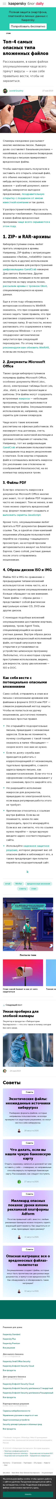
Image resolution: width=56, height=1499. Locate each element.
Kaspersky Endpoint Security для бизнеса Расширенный (28, 1393)
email (7, 883)
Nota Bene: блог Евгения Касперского (25, 1473)
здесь (36, 1488)
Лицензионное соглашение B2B (16, 1456)
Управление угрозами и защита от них (20, 1415)
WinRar (18, 883)
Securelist (6, 1473)
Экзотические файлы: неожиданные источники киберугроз (28, 1103)
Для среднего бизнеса (14, 1376)
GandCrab (9, 447)
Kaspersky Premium (11, 1343)
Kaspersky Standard (11, 1334)
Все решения (9, 1348)
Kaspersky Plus (9, 1339)
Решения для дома (12, 1327)
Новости (47, 1463)
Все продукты (9, 1370)
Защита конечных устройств (16, 1420)
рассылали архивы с (16, 286)
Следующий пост (14, 1005)
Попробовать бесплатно (28, 26)
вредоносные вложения (38, 883)
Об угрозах (38, 1463)
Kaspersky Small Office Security (16, 1361)
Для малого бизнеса (13, 1354)
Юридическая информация (40, 1456)
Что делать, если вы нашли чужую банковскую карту (28, 1154)
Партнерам (28, 1463)
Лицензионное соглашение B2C (41, 1453)
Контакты (6, 1463)
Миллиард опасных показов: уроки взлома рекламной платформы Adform (28, 1207)
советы (22, 888)
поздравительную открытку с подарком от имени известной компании (23, 198)
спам (8, 33)
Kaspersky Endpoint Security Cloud (18, 1366)
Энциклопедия (47, 1473)
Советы (29, 1092)
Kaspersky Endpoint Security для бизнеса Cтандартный (28, 1388)
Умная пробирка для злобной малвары (20, 1013)
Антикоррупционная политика (16, 1453)
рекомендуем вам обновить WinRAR (26, 347)
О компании (16, 1463)
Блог (6, 1465)
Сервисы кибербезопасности (16, 1411)
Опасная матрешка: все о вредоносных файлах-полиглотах (28, 1260)
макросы (24, 398)
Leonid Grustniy (16, 91)
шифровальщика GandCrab (19, 269)
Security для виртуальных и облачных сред (22, 1424)
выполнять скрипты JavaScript (21, 515)
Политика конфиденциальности (16, 1451)
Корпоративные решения (16, 1403)
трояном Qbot (38, 286)
